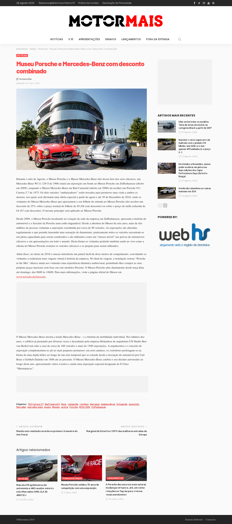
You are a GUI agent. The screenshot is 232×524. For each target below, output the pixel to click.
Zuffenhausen (98, 407)
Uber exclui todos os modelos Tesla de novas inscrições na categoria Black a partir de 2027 (195, 124)
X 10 (70, 39)
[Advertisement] (81, 307)
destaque (95, 404)
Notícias (56, 39)
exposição (134, 404)
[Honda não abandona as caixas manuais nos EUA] (167, 193)
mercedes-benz (35, 407)
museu (47, 407)
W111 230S (84, 407)
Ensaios (110, 39)
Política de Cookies (88, 3)
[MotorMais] (116, 20)
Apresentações (89, 39)
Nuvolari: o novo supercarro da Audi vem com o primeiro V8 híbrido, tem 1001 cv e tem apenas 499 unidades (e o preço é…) (194, 146)
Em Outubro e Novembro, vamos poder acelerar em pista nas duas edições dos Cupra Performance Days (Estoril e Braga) (195, 170)
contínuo (84, 404)
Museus (56, 407)
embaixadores (108, 404)
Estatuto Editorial (194, 519)
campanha (73, 404)
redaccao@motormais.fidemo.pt (57, 3)
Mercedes (21, 407)
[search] (179, 39)
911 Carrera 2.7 (36, 404)
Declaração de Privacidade (117, 3)
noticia (64, 407)
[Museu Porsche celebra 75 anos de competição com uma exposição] (81, 468)
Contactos (211, 519)
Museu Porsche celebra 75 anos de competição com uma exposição (80, 486)
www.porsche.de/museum (30, 276)
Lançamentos (131, 39)
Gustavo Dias (25, 79)
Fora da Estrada (157, 39)
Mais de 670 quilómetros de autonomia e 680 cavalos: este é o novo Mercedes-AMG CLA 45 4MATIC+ (35, 490)
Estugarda (122, 404)
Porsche (73, 407)
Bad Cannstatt (52, 404)
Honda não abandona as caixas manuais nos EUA (195, 190)
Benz (63, 404)
